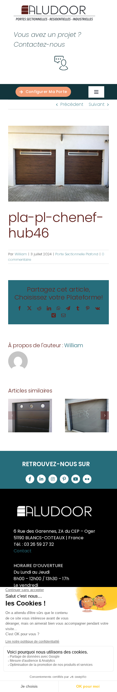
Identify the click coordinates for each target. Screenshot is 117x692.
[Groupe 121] (54, 7)
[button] (12, 415)
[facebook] (30, 479)
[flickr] (87, 479)
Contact (23, 551)
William (21, 254)
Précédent (71, 104)
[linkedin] (41, 479)
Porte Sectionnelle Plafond (76, 254)
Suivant (96, 104)
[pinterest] (64, 479)
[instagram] (52, 479)
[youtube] (75, 479)
